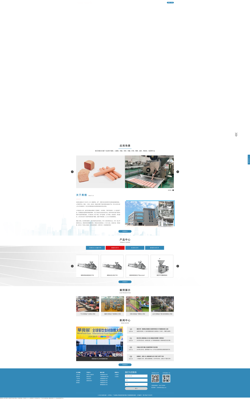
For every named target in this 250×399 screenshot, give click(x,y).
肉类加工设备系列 (95, 247)
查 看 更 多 (125, 231)
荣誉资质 (78, 376)
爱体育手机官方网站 (13, 398)
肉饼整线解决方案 (103, 380)
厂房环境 (78, 378)
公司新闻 (116, 374)
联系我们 (145, 2)
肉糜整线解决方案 (103, 378)
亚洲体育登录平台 (59, 398)
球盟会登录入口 (52, 398)
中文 (169, 2)
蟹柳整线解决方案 (103, 384)
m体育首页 (31, 398)
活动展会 (78, 380)
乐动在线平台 (37, 398)
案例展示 (78, 382)
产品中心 (121, 2)
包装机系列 (135, 247)
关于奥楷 (113, 2)
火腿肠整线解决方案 (104, 376)
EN (172, 2)
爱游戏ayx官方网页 (4, 398)
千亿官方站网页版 (44, 398)
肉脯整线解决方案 (103, 382)
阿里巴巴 (154, 2)
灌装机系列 (115, 247)
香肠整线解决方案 (103, 374)
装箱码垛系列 (154, 247)
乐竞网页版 (20, 398)
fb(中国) (105, 2)
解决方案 (129, 2)
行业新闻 (116, 376)
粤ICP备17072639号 (147, 395)
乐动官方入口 (25, 398)
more (170, 190)
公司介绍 (78, 374)
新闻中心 (137, 2)
